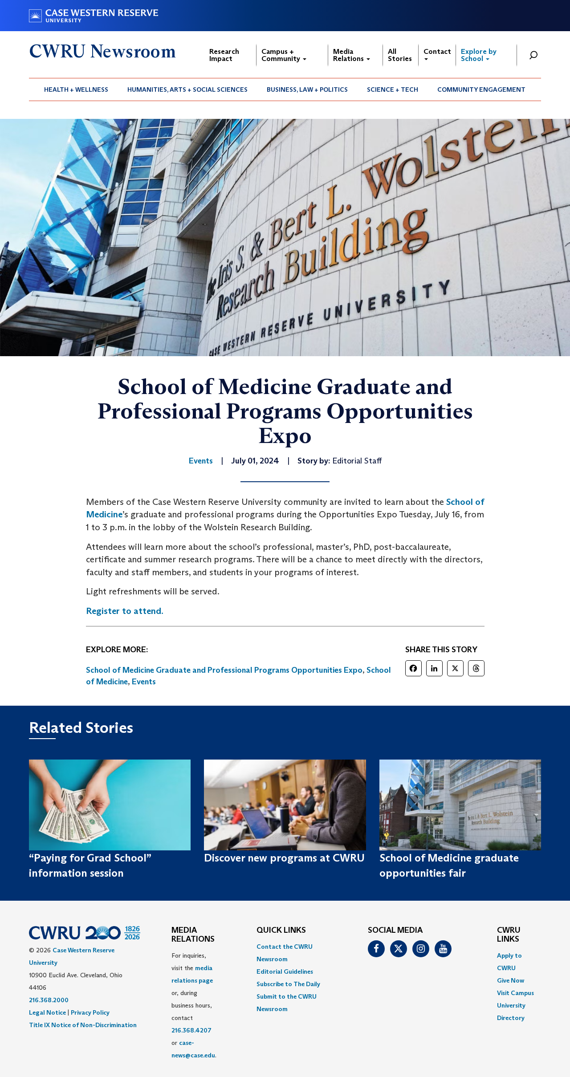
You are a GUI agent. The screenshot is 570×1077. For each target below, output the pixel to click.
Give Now (510, 980)
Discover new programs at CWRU (284, 857)
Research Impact (224, 55)
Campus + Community (281, 55)
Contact (437, 51)
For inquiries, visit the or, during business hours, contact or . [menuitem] (193, 1005)
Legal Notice (47, 1012)
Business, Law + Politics (307, 89)
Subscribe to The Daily (288, 984)
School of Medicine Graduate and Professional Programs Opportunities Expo (224, 670)
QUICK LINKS (281, 930)
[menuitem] (76, 89)
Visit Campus (515, 993)
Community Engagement (481, 89)
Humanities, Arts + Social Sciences (187, 89)
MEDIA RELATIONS (193, 935)
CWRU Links (509, 935)
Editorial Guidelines (284, 971)
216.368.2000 (49, 1000)
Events (144, 682)
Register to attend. (124, 611)
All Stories (400, 55)
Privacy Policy (90, 1012)
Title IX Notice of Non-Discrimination (83, 1025)
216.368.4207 (191, 1030)
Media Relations (349, 55)
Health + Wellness (76, 89)
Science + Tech (392, 89)
